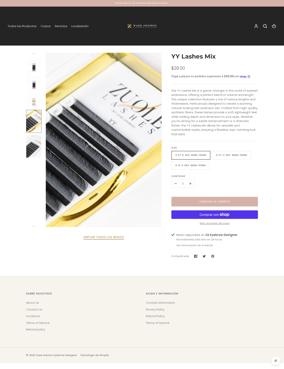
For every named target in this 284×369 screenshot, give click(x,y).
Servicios (61, 26)
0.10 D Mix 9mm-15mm (190, 165)
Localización (79, 26)
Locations (33, 316)
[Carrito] (274, 26)
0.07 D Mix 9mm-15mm (190, 155)
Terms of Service (38, 323)
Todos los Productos (22, 26)
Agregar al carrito (214, 201)
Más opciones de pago (215, 223)
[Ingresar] (256, 26)
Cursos (46, 26)
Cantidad (178, 176)
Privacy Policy (155, 309)
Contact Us (34, 309)
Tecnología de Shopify (94, 355)
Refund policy (35, 329)
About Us (32, 303)
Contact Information (160, 303)
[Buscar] (265, 26)
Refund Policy (155, 316)
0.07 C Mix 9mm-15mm (231, 155)
